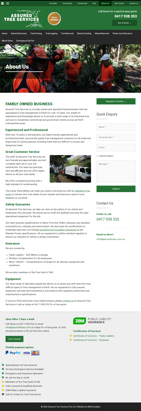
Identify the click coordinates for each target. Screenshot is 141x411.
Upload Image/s (106, 156)
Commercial (67, 3)
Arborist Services (19, 33)
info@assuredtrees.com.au (111, 239)
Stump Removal (102, 33)
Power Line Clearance (122, 33)
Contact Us (133, 3)
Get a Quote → (124, 23)
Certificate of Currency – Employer (91, 340)
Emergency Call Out (25, 41)
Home (4, 33)
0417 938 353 (126, 16)
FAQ (94, 3)
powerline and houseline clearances (58, 229)
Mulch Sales (7, 41)
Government (82, 3)
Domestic (53, 3)
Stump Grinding (84, 33)
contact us (68, 300)
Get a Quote (119, 3)
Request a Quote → (116, 101)
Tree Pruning (36, 33)
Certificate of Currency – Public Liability (93, 335)
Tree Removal (67, 33)
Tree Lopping (51, 33)
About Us (105, 3)
